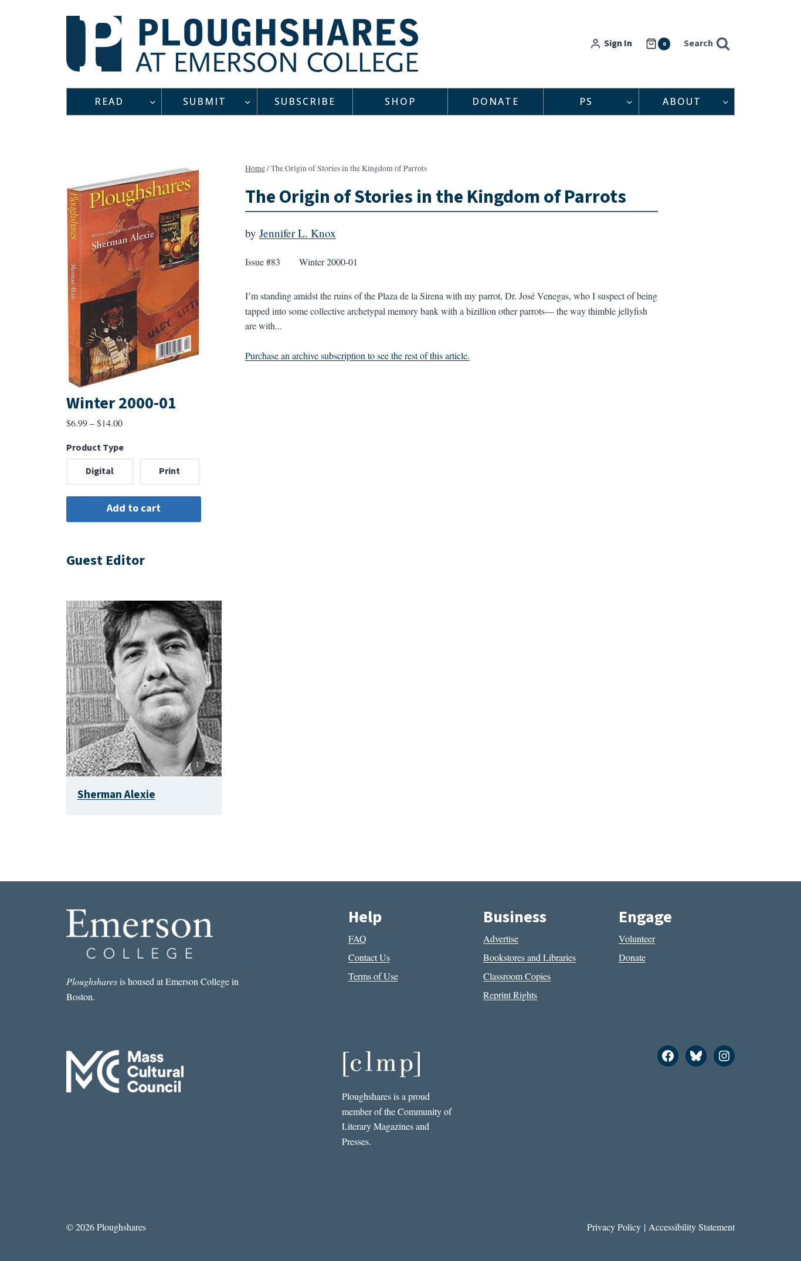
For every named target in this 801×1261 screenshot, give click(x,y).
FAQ (357, 938)
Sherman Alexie (116, 794)
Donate (495, 101)
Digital (100, 471)
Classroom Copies (517, 976)
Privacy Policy (614, 1227)
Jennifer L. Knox (297, 233)
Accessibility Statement (692, 1227)
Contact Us (369, 957)
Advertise (500, 938)
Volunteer (637, 938)
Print (169, 471)
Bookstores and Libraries (529, 957)
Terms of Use (373, 976)
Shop (400, 101)
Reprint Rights (510, 995)
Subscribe (304, 101)
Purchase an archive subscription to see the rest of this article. (357, 355)
